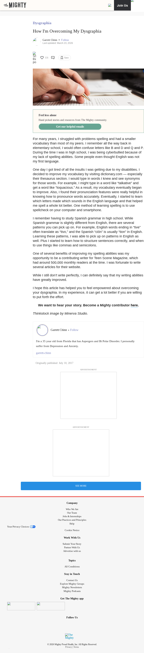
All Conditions (72, 566)
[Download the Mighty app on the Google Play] (51, 606)
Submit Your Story (72, 543)
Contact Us (72, 580)
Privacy (68, 647)
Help (72, 523)
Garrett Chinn (50, 40)
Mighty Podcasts (72, 591)
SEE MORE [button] (80, 486)
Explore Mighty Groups (72, 583)
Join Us (122, 5)
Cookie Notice (72, 530)
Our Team (72, 512)
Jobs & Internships (72, 516)
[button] (65, 40)
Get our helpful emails (70, 126)
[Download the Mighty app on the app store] (21, 606)
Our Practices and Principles (72, 519)
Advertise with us (72, 551)
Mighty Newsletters (72, 587)
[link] (15, 5)
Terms (76, 647)
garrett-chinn (43, 353)
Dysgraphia (42, 23)
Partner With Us (72, 547)
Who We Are (72, 509)
